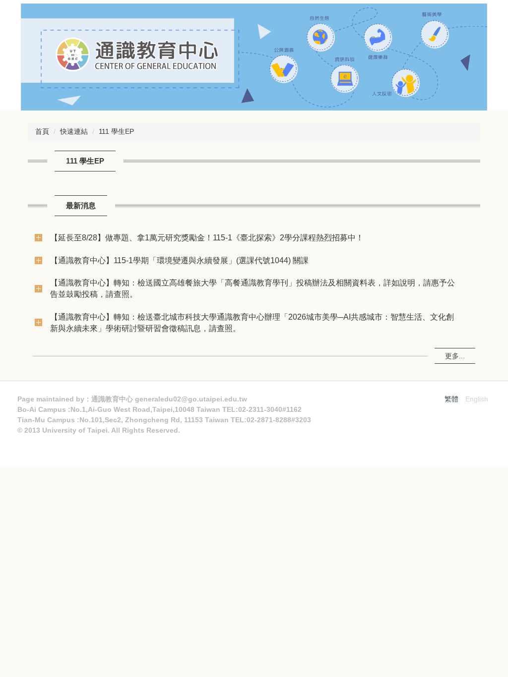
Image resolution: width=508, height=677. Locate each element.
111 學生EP (116, 131)
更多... (455, 356)
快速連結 (74, 131)
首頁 (42, 131)
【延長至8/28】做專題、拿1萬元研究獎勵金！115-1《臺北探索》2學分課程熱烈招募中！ (207, 237)
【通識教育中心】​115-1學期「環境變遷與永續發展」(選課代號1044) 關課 (179, 260)
